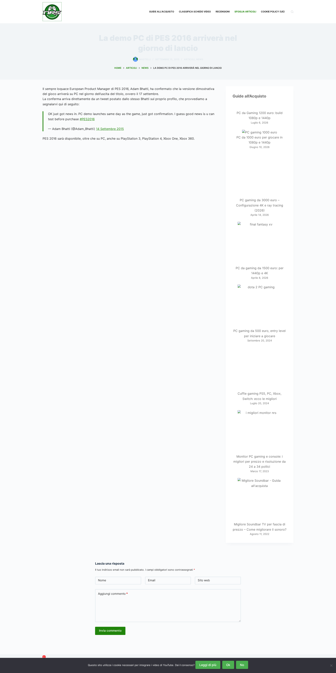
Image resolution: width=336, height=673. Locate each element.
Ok (228, 665)
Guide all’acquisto (161, 11)
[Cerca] (292, 11)
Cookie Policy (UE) (273, 11)
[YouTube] (44, 657)
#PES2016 (87, 119)
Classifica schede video (195, 11)
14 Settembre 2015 (110, 129)
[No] (331, 665)
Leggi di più (207, 665)
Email (151, 580)
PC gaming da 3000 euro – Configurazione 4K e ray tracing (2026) (259, 205)
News (199, 59)
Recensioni (223, 11)
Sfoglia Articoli (245, 11)
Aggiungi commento (113, 594)
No (242, 665)
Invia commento (110, 630)
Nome (102, 580)
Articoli (189, 59)
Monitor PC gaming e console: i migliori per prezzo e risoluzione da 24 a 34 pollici (259, 461)
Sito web (204, 580)
